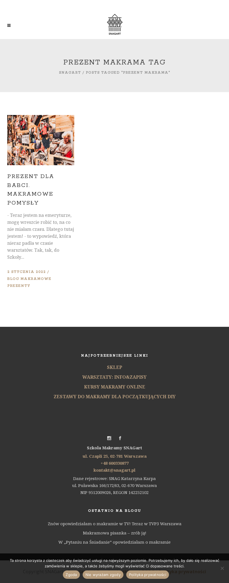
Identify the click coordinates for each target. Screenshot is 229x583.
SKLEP (114, 367)
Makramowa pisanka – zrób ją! (114, 533)
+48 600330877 (115, 463)
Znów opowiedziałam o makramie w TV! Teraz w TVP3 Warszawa (115, 523)
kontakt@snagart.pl (114, 470)
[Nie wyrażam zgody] (222, 568)
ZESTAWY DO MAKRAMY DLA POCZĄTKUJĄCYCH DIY (115, 397)
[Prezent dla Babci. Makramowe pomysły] (40, 140)
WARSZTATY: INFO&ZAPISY (114, 377)
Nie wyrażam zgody (103, 574)
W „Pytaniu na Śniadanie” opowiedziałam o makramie (114, 542)
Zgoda (71, 574)
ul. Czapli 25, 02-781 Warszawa (115, 456)
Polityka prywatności (147, 574)
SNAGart (70, 73)
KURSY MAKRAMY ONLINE (114, 387)
